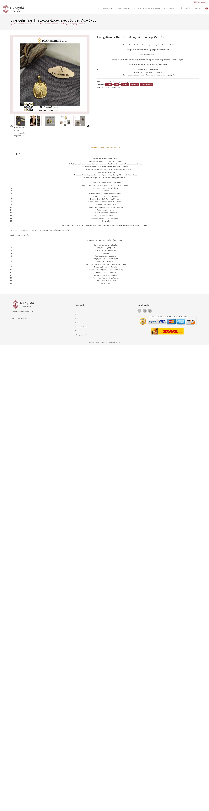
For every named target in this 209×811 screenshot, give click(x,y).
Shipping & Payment (82, 327)
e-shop (109, 85)
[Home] (11, 24)
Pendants (134, 85)
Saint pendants (147, 85)
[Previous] (11, 126)
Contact (77, 315)
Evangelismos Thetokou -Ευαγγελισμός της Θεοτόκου (65, 24)
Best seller (104, 87)
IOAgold (124, 85)
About (77, 311)
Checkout (78, 323)
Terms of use (79, 331)
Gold (116, 85)
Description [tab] (94, 147)
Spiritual (117, 87)
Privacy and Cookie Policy (84, 335)
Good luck (111, 87)
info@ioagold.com (201, 2)
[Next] (88, 126)
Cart (76, 319)
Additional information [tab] (110, 147)
